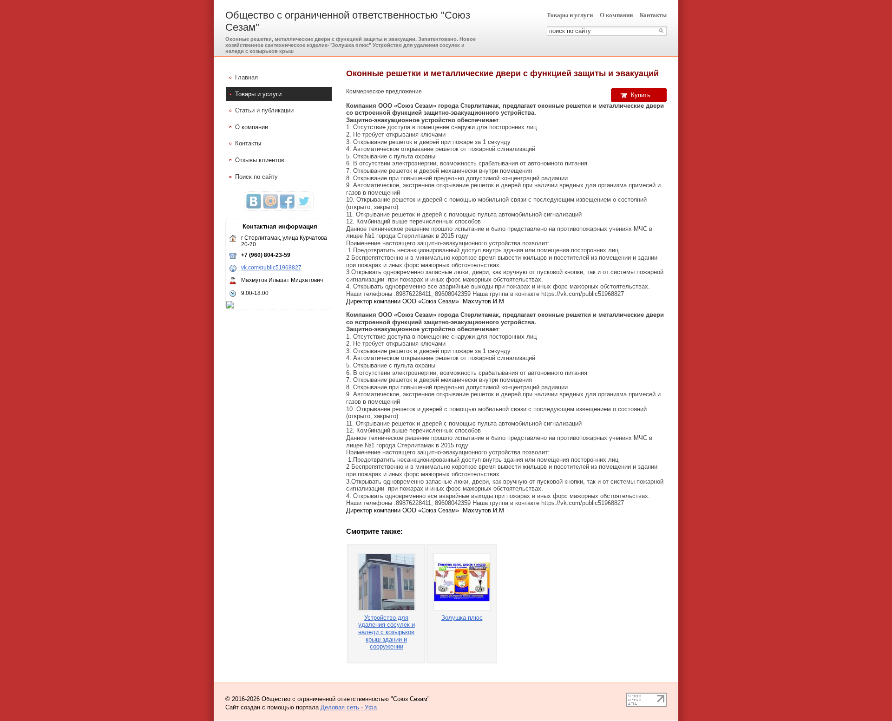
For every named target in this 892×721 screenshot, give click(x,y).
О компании (616, 15)
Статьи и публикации (264, 110)
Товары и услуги (570, 15)
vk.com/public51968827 (271, 267)
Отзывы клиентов (259, 160)
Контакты (653, 15)
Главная (246, 77)
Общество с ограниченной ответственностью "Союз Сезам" (347, 21)
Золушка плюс (462, 617)
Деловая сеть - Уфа (349, 707)
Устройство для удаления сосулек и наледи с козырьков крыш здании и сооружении (386, 632)
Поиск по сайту (256, 176)
